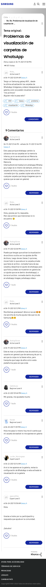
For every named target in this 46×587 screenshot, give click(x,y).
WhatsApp (29, 105)
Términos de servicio (10, 566)
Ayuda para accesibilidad (12, 562)
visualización (13, 105)
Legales (4, 575)
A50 (9, 101)
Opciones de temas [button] (38, 23)
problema (34, 101)
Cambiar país (7, 579)
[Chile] (7, 4)
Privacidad (6, 571)
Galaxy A (24, 78)
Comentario (33, 119)
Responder (34, 193)
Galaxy (21, 101)
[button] (38, 72)
